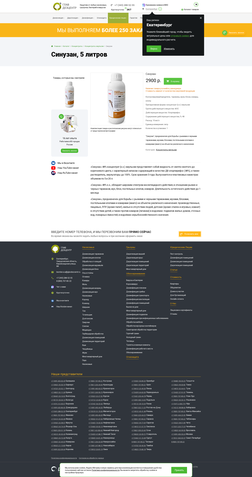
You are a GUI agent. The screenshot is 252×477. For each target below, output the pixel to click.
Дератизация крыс (134, 258)
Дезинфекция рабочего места (139, 349)
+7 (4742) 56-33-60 (96, 404)
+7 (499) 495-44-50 (96, 408)
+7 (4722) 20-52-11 (58, 389)
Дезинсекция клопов (91, 258)
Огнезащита (132, 357)
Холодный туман (133, 337)
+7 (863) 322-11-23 (139, 408)
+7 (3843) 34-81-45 (96, 438)
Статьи (173, 269)
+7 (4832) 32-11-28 (58, 392)
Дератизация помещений (137, 261)
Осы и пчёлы (87, 273)
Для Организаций (178, 295)
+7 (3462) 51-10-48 (139, 438)
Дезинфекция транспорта (137, 295)
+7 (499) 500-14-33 (139, 400)
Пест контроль (176, 254)
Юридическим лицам (181, 247)
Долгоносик (87, 318)
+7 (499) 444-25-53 (178, 415)
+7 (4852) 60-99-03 (178, 430)
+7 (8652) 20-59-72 (139, 434)
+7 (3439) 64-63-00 (139, 392)
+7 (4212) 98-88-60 (178, 408)
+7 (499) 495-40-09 (96, 415)
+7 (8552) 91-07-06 (96, 419)
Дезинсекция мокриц (91, 288)
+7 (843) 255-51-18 (58, 430)
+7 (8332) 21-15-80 (58, 446)
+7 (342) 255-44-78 (139, 396)
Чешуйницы (87, 349)
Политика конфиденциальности (64, 458)
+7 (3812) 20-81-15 (96, 449)
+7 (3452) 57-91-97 (178, 392)
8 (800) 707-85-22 (63, 281)
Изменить (169, 48)
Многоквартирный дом (92, 356)
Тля (83, 311)
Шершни (86, 307)
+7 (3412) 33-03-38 (58, 419)
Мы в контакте (62, 301)
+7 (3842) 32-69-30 (58, 442)
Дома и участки (177, 291)
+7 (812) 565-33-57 (178, 438)
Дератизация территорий (137, 265)
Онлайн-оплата (177, 299)
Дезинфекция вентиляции (137, 299)
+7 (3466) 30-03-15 (96, 427)
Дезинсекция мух (90, 292)
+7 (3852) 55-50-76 (58, 385)
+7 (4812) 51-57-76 (139, 427)
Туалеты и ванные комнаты (138, 345)
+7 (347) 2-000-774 (178, 404)
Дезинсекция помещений (93, 337)
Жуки (84, 353)
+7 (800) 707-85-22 (58, 415)
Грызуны (130, 247)
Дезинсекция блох (90, 269)
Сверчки (86, 322)
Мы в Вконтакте (66, 163)
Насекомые (88, 247)
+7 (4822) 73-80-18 (139, 449)
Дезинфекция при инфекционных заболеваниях (147, 318)
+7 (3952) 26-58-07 (58, 423)
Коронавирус (132, 284)
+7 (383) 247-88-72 (96, 446)
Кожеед (85, 303)
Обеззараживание (135, 273)
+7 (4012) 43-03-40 (58, 434)
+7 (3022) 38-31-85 (178, 423)
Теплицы (130, 341)
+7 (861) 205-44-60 (96, 385)
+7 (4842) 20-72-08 (58, 438)
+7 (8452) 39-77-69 (139, 423)
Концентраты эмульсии (166, 150)
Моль (84, 284)
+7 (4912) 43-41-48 (139, 411)
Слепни (85, 326)
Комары (85, 280)
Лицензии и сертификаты (181, 310)
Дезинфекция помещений (137, 303)
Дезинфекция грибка (135, 292)
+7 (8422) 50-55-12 (178, 400)
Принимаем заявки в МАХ (157, 5)
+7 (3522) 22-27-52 (96, 396)
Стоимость (176, 277)
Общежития (175, 288)
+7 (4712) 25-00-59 (96, 400)
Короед (85, 299)
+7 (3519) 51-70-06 (96, 411)
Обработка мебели (134, 322)
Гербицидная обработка (92, 334)
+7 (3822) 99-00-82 (178, 385)
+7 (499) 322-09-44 (58, 449)
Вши (84, 345)
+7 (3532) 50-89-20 (139, 381)
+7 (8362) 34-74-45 (58, 427)
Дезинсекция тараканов (93, 254)
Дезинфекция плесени (136, 288)
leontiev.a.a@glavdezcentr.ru (68, 272)
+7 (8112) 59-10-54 (139, 404)
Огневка (86, 277)
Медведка (86, 330)
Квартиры (174, 284)
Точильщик (87, 315)
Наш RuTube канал (68, 172)
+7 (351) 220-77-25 (178, 427)
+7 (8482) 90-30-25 (178, 381)
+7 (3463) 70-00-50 (96, 423)
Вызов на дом (132, 307)
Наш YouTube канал (68, 167)
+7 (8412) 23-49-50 (139, 389)
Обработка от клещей (91, 261)
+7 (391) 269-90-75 (96, 392)
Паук (84, 360)
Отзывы (173, 314)
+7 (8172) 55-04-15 (58, 400)
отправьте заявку (180, 35)
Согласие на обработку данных (91, 458)
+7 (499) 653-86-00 (58, 408)
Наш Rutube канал (64, 307)
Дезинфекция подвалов (137, 314)
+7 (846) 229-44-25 (139, 415)
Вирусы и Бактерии (134, 280)
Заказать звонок (69, 151)
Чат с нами (61, 287)
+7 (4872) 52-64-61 (178, 389)
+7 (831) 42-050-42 (96, 430)
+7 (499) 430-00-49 (58, 381)
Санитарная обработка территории (141, 330)
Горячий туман (132, 333)
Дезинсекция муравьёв (92, 265)
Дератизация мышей (135, 254)
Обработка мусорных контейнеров (141, 326)
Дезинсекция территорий (93, 341)
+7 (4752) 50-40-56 (139, 446)
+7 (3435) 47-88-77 (96, 434)
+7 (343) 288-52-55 (125, 5)
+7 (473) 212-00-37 (58, 404)
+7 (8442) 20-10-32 (58, 396)
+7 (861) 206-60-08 (96, 442)
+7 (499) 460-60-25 (96, 389)
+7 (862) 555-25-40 (139, 430)
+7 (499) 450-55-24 (178, 434)
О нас (173, 303)
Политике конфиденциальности (106, 470)
